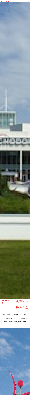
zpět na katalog (15, 326)
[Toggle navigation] (28, 1)
